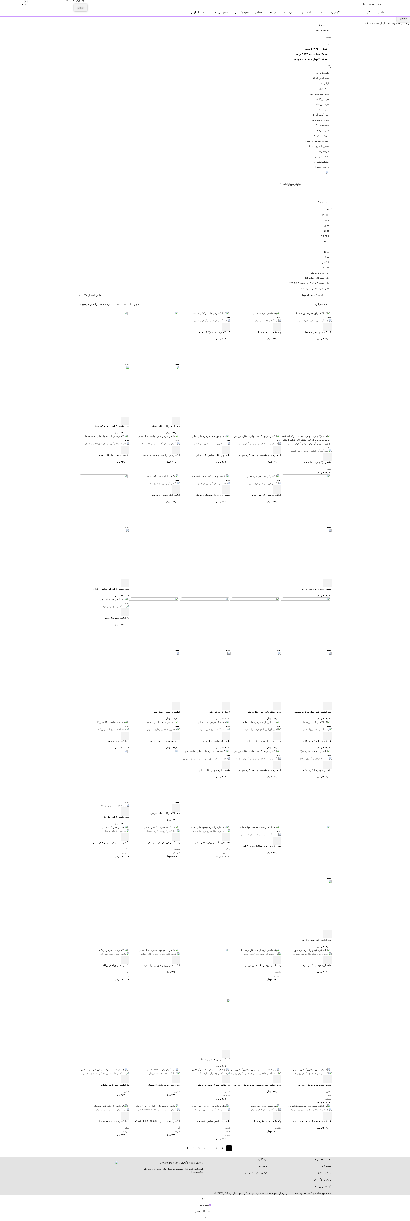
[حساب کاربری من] (37, 4)
